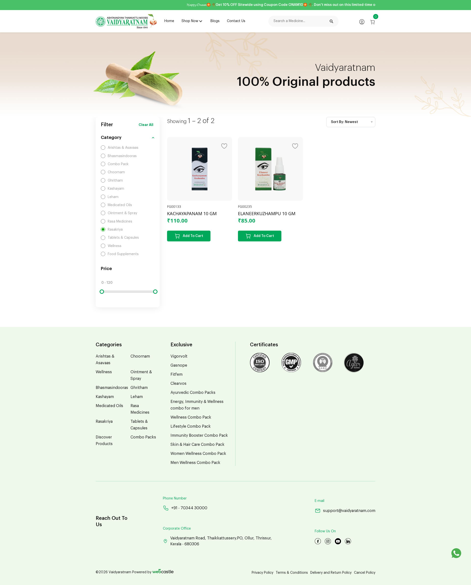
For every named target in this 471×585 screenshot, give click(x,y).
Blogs (215, 21)
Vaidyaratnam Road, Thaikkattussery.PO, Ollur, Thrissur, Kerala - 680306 (221, 541)
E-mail (319, 501)
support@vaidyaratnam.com (349, 511)
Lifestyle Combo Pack (190, 426)
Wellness (104, 372)
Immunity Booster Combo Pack (199, 435)
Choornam (140, 356)
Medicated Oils (109, 406)
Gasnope (178, 365)
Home (169, 21)
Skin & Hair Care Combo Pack (197, 445)
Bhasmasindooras (112, 388)
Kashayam (105, 397)
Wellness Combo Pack (190, 417)
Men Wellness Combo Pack (195, 463)
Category (111, 137)
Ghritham (139, 388)
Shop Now (190, 21)
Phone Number (175, 498)
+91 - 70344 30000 (189, 508)
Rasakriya (104, 421)
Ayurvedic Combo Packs (192, 393)
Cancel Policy (364, 572)
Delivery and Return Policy (331, 572)
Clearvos (178, 384)
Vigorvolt (178, 356)
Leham (137, 397)
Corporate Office (177, 528)
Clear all (146, 124)
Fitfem (176, 374)
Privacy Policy (262, 572)
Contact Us (236, 21)
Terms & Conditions (292, 572)
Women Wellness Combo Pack (198, 454)
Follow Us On (325, 531)
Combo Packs (143, 437)
